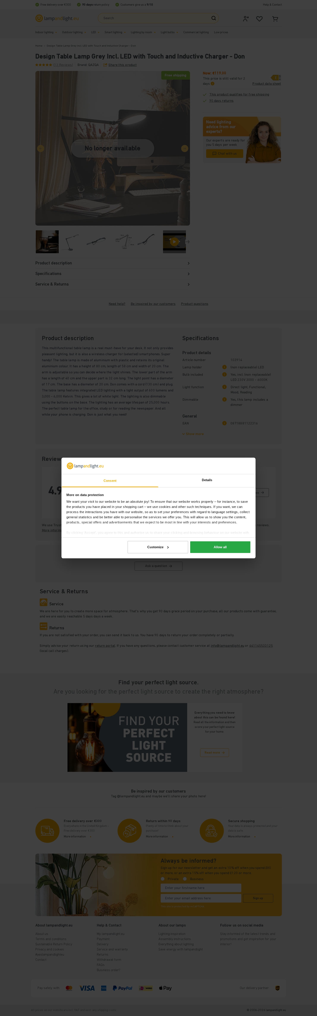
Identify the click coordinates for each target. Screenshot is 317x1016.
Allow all (220, 547)
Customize (155, 547)
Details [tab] (207, 480)
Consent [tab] (110, 480)
